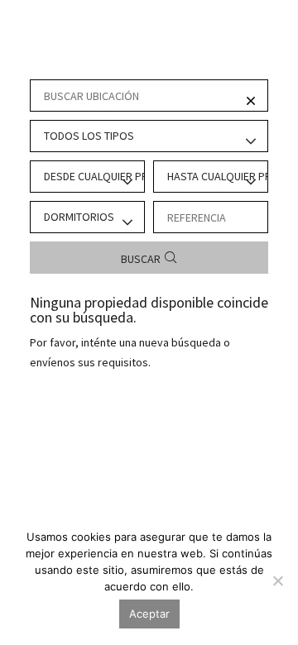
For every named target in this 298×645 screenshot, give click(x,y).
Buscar (141, 258)
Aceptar (149, 613)
